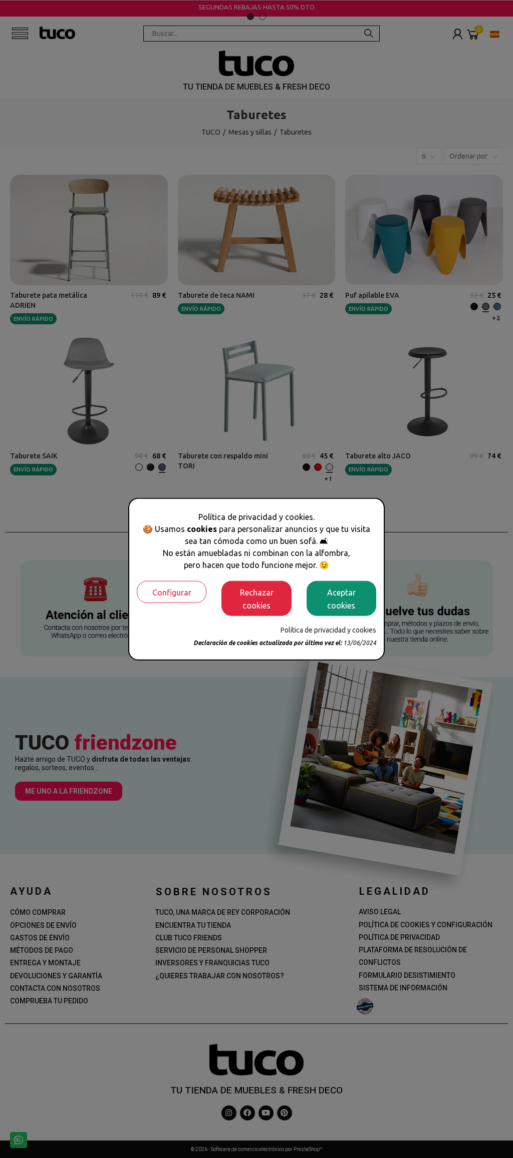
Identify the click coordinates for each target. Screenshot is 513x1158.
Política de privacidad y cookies (328, 630)
